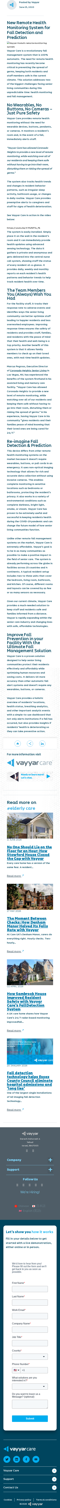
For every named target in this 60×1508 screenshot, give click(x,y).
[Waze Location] (33, 1151)
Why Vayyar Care (14, 1475)
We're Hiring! (30, 1192)
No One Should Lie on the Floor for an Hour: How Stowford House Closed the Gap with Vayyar (29, 853)
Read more (14, 876)
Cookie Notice (11, 1497)
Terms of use (11, 1488)
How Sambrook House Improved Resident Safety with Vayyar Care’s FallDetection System (26, 1001)
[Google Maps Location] (27, 1151)
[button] (30, 744)
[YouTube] (23, 1185)
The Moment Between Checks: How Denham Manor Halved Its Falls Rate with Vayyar (27, 924)
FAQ (5, 1493)
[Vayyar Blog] (18, 744)
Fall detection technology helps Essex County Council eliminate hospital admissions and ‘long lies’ (30, 1080)
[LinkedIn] (30, 1185)
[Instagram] (36, 1185)
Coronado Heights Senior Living (28, 370)
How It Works (11, 1480)
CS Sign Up (10, 1502)
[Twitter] (42, 1185)
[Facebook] (17, 1185)
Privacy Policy (11, 1484)
